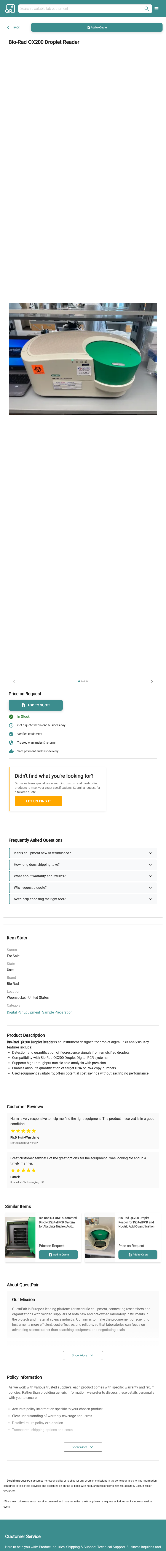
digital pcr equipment (23, 1012)
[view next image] (152, 681)
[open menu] (156, 8)
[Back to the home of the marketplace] (10, 8)
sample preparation (57, 1012)
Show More (79, 1355)
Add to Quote (99, 27)
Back (16, 27)
